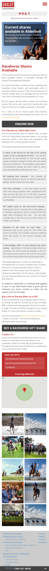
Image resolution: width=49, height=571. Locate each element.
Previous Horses (12, 562)
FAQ (7, 551)
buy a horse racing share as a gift (21, 363)
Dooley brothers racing (13, 537)
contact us (10, 367)
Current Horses (11, 560)
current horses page (10, 117)
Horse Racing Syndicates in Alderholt (21, 545)
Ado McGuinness (12, 568)
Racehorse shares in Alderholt (16, 554)
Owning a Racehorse (14, 548)
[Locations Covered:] (3, 4)
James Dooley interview (15, 539)
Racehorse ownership (12, 534)
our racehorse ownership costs (19, 359)
